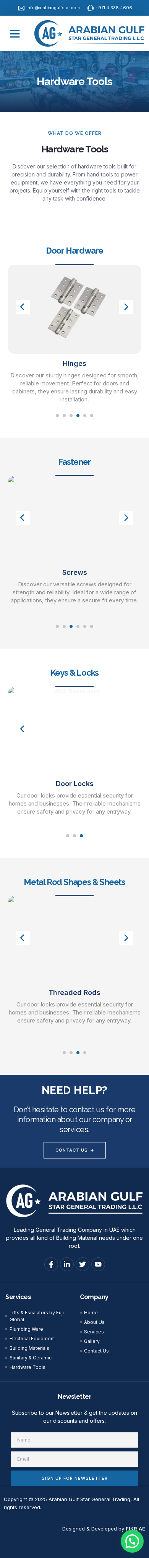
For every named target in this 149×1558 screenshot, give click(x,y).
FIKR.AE (135, 1529)
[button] (15, 34)
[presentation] (23, 307)
